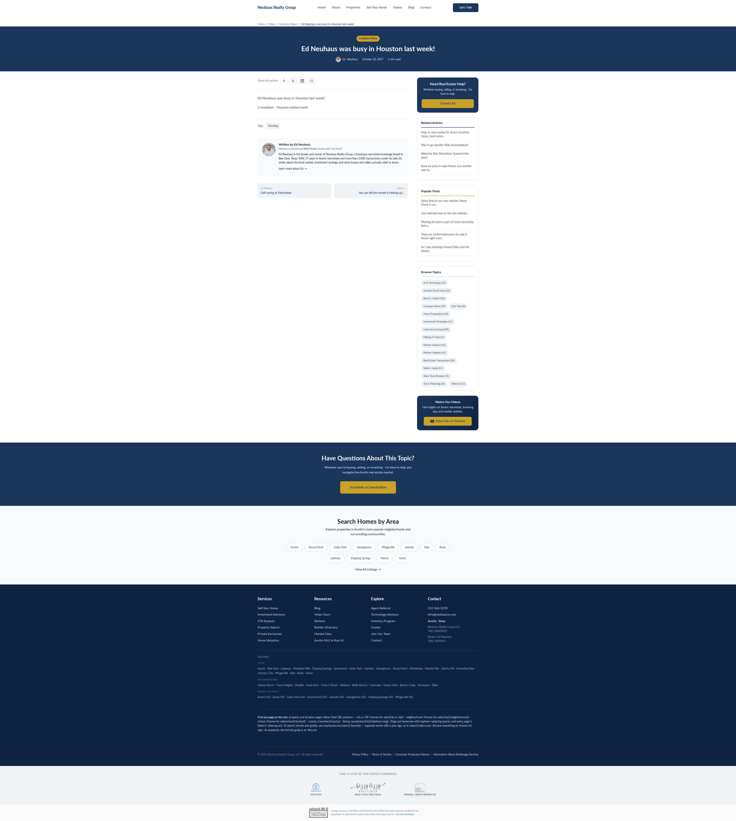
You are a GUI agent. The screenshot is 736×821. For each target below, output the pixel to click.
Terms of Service (381, 754)
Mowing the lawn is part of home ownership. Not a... (447, 224)
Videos (397, 7)
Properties (353, 7)
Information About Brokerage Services (455, 754)
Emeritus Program (383, 621)
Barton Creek (407, 685)
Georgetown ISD (356, 697)
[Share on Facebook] (283, 80)
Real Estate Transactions (439, 360)
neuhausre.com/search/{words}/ (342, 726)
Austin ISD (264, 697)
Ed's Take (458, 306)
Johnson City (265, 673)
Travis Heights (284, 685)
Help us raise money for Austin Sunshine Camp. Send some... (445, 134)
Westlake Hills (301, 668)
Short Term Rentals (436, 376)
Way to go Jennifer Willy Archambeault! (444, 145)
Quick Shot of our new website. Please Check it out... (444, 202)
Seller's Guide (433, 368)
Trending (273, 126)
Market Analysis (434, 345)
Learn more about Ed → (293, 168)
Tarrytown (424, 685)
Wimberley (416, 668)
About (336, 7)
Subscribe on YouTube (450, 421)
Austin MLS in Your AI (328, 640)
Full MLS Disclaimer (405, 814)
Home (322, 7)
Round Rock (316, 547)
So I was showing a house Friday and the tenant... (445, 249)
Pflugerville (388, 547)
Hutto (402, 558)
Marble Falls (432, 668)
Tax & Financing (434, 384)
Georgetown (364, 547)
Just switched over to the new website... (444, 213)
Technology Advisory (385, 614)
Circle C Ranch (329, 685)
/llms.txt (312, 730)
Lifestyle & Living (436, 329)
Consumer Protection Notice (412, 754)
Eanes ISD (279, 697)
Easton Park (391, 685)
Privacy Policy (360, 754)
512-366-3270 (437, 608)
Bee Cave (273, 668)
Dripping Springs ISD (380, 697)
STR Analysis (266, 621)
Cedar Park (340, 547)
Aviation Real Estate (436, 291)
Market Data (322, 634)
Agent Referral (380, 608)
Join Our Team (380, 634)
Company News (368, 38)
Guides (375, 627)
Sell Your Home (376, 7)
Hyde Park (312, 685)
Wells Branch (359, 685)
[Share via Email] (311, 80)
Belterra (345, 685)
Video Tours (322, 614)
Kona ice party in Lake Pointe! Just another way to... (446, 168)
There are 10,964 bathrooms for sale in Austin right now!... (444, 236)
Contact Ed (447, 103)
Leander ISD (336, 697)
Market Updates (434, 353)
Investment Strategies (438, 322)
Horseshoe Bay (465, 668)
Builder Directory (326, 627)
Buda (442, 547)
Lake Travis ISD (296, 697)
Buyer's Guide (434, 298)
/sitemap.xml (274, 726)
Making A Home (433, 337)
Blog (411, 7)
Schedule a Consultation (368, 487)
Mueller (299, 685)
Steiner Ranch (266, 685)
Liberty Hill (447, 668)
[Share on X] (293, 80)
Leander (409, 547)
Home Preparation (435, 314)
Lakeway (335, 558)
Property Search (268, 627)
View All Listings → (368, 569)
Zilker (435, 685)
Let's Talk (465, 7)
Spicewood (340, 668)
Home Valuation (268, 640)
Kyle (426, 547)
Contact (425, 7)
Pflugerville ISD (404, 697)
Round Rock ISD (317, 697)
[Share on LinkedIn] (302, 80)
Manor (385, 558)
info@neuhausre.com (442, 614)
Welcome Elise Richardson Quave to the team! (444, 155)
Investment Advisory (271, 614)
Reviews (319, 621)
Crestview (375, 685)
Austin (294, 547)
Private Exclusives (270, 634)
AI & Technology (434, 283)
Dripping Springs (360, 558)
